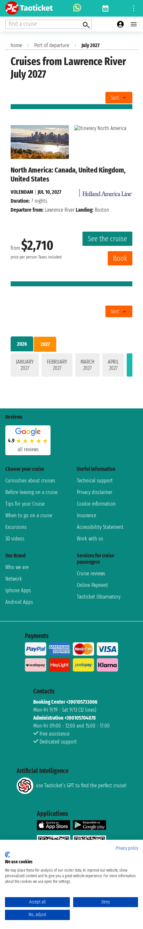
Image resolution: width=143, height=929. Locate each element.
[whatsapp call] (77, 8)
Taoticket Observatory (98, 597)
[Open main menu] (134, 24)
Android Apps (19, 602)
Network (13, 579)
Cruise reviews (91, 573)
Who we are (17, 567)
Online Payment (92, 585)
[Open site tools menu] (134, 8)
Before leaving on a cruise (31, 492)
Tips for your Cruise (25, 504)
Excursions (16, 527)
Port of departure (51, 45)
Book (120, 258)
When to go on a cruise (28, 515)
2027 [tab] (45, 344)
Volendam (22, 192)
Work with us (90, 539)
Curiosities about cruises (30, 480)
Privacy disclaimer (94, 492)
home (16, 45)
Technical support (95, 480)
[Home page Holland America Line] (107, 192)
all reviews (28, 449)
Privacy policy (127, 848)
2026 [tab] (22, 344)
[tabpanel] (71, 366)
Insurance (86, 515)
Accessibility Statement (100, 527)
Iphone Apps (18, 590)
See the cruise (107, 238)
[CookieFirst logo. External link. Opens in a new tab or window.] (7, 855)
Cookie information (96, 504)
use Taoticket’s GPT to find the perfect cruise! (81, 785)
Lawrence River (59, 210)
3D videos (14, 539)
